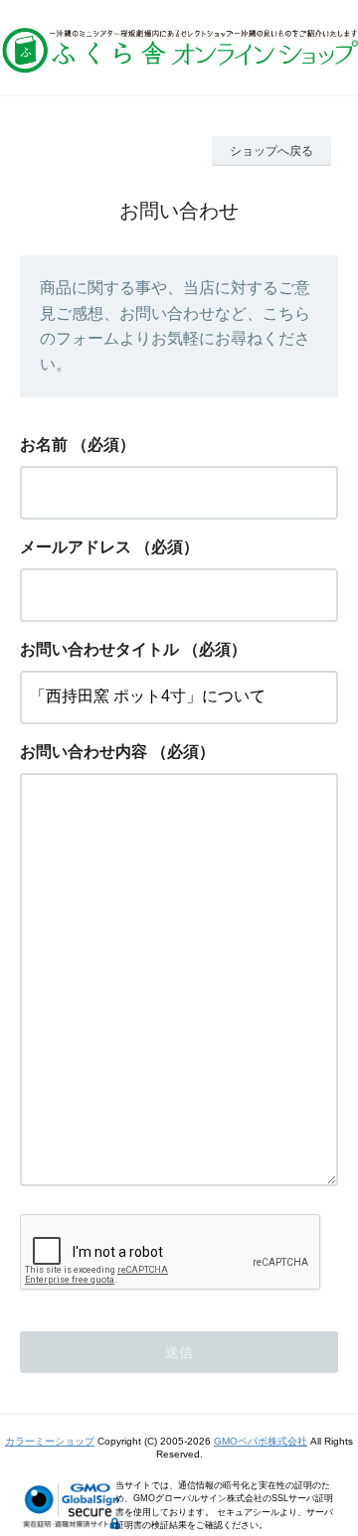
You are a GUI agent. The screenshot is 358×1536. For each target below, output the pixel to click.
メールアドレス (75, 546)
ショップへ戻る (271, 151)
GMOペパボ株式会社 (260, 1441)
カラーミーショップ (49, 1441)
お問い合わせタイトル (99, 649)
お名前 (44, 444)
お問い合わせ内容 (83, 751)
